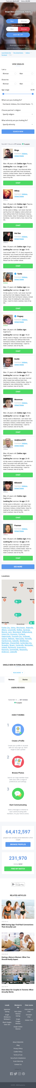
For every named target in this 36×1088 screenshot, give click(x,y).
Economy (13, 634)
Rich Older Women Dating (18, 1014)
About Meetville (18, 1042)
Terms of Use (18, 1055)
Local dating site (6, 53)
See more (18, 567)
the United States (18, 53)
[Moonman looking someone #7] (8, 403)
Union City (5, 634)
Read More (17, 672)
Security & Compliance (18, 1058)
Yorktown (26, 636)
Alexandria (23, 649)
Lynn (10, 632)
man (10, 55)
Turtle (19, 274)
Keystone (5, 649)
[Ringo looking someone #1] (8, 153)
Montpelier (29, 645)
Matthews (5, 643)
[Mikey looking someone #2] (8, 194)
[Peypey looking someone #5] (8, 319)
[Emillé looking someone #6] (8, 362)
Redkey (19, 630)
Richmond (12, 647)
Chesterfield (14, 643)
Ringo (16, 150)
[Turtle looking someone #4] (8, 277)
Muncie (4, 632)
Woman (24, 21)
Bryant (12, 645)
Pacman (17, 525)
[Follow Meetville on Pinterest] (23, 1073)
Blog (18, 1045)
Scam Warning (18, 1061)
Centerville (20, 645)
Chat (18, 183)
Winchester (20, 627)
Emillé (17, 359)
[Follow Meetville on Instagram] (19, 1073)
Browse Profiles (18, 844)
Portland (21, 634)
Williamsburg (27, 632)
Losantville (12, 630)
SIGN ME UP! (18, 35)
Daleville (15, 641)
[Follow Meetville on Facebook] (11, 1073)
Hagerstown (6, 636)
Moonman (18, 399)
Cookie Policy (18, 1052)
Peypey (20, 316)
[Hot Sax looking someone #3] (8, 236)
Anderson (5, 652)
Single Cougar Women (18, 1021)
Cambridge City (26, 643)
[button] (30, 591)
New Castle (20, 638)
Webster (11, 638)
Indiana (28, 53)
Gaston (4, 638)
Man (12, 21)
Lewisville (13, 652)
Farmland (4, 55)
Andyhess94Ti (20, 440)
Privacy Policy (18, 1048)
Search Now (18, 132)
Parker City (6, 627)
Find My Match (18, 869)
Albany (4, 630)
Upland (4, 647)
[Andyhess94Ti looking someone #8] (8, 443)
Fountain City (17, 636)
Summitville (14, 649)
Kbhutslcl (18, 483)
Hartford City (6, 641)
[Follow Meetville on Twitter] (15, 1073)
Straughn (5, 645)
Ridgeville (29, 627)
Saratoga (26, 630)
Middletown (24, 641)
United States (19, 156)
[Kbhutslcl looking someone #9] (8, 486)
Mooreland (17, 632)
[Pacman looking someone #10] (8, 528)
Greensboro (21, 647)
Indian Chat (29, 1020)
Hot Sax (17, 233)
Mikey (16, 191)
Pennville (28, 638)
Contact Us (18, 1064)
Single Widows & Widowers (7, 1017)
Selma (13, 627)
